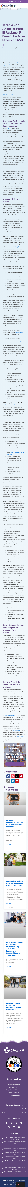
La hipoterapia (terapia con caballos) (12, 405)
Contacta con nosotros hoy (15, 764)
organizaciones (19, 332)
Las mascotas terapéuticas (15, 247)
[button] (25, 5)
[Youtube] (17, 781)
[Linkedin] (13, 781)
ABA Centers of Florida (9, 95)
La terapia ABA (16, 730)
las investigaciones (12, 82)
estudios (9, 128)
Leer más (8, 844)
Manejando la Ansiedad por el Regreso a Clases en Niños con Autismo (14, 883)
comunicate (20, 736)
